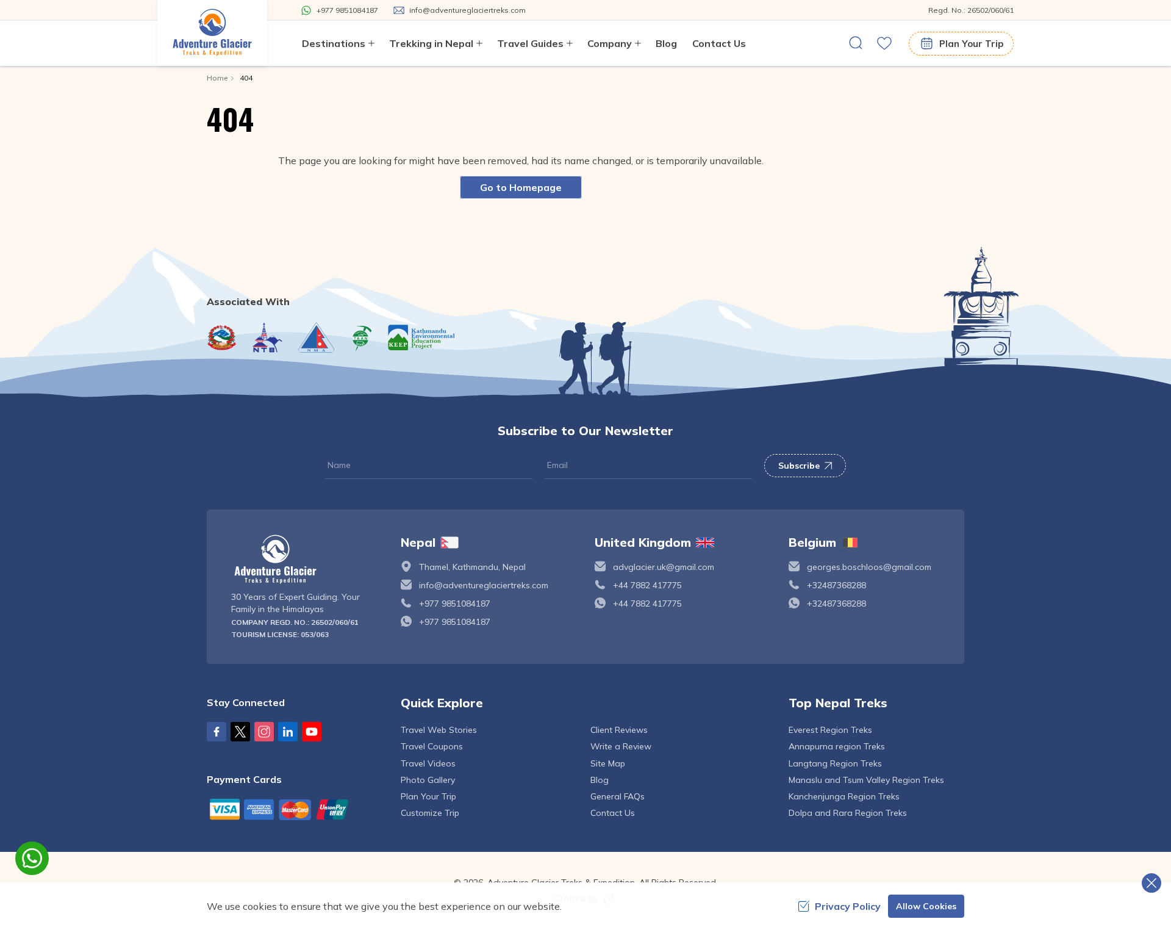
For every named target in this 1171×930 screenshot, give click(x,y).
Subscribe (799, 465)
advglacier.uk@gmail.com (663, 566)
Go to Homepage (521, 187)
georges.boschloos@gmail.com (869, 566)
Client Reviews (619, 729)
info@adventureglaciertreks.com (483, 585)
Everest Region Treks (830, 729)
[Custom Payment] (294, 809)
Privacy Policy (848, 906)
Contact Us (719, 43)
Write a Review (620, 746)
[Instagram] (264, 731)
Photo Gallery (428, 779)
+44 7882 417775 (647, 585)
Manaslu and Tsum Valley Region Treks (866, 779)
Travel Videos (428, 763)
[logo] (306, 559)
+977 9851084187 (454, 603)
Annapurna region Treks (837, 746)
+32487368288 (836, 585)
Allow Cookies (926, 906)
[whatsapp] (32, 858)
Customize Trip (430, 812)
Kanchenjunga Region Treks (844, 796)
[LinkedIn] (288, 731)
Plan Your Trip (971, 43)
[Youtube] (311, 731)
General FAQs (617, 796)
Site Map (607, 763)
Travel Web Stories (439, 729)
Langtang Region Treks (835, 763)
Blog (666, 43)
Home (217, 77)
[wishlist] (884, 43)
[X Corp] (240, 731)
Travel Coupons (432, 746)
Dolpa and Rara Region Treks (848, 812)
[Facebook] (216, 731)
